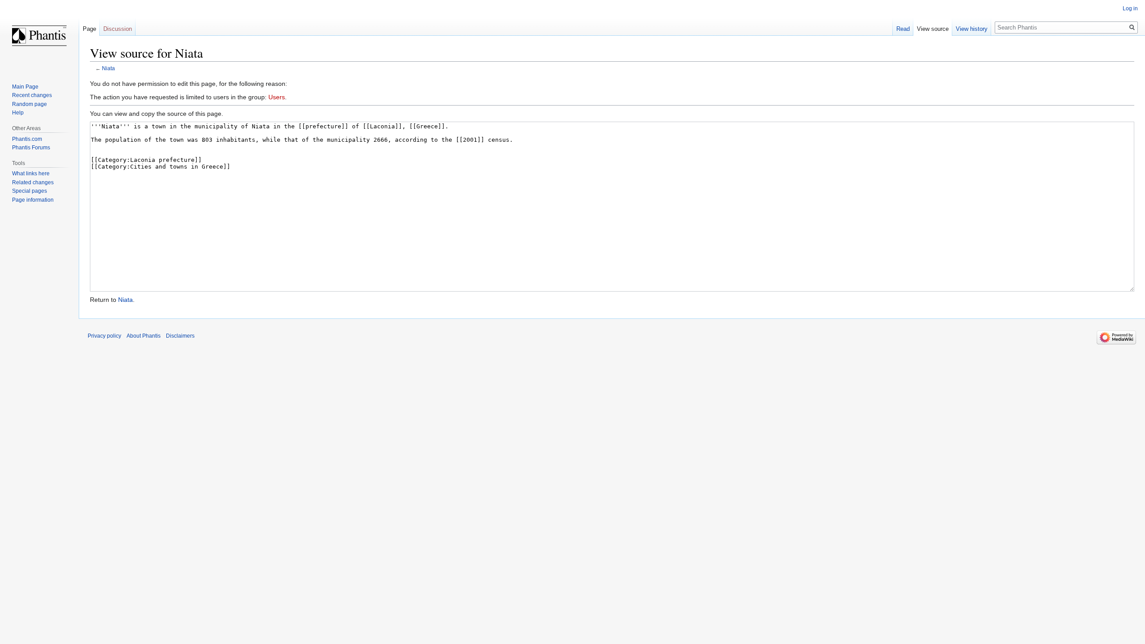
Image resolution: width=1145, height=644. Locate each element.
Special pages (29, 191)
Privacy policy (104, 336)
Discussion (117, 28)
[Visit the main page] (39, 36)
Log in (1130, 8)
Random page (29, 104)
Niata (108, 68)
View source (933, 28)
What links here (31, 173)
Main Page (25, 87)
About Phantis (144, 336)
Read (903, 28)
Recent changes (32, 95)
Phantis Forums (31, 147)
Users (276, 97)
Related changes (33, 182)
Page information (33, 200)
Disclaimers (180, 336)
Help (18, 113)
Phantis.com (27, 139)
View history (972, 28)
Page (89, 28)
